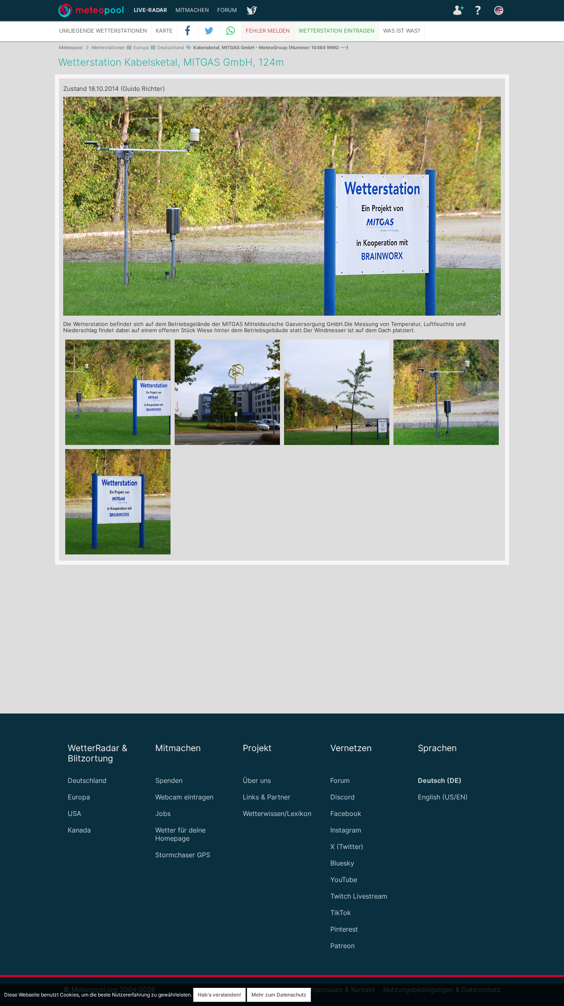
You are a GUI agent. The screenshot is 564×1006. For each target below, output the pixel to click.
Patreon (342, 946)
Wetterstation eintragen (336, 31)
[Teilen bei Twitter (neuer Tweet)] (209, 31)
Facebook (345, 813)
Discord (342, 797)
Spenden (168, 780)
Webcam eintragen (184, 797)
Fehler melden (268, 31)
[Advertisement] (282, 639)
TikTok (340, 912)
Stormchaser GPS (182, 855)
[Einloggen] (457, 10)
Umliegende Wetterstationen (103, 31)
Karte (164, 31)
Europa (79, 797)
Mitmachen (192, 10)
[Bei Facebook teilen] (188, 31)
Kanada (79, 830)
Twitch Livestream (358, 896)
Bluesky (342, 863)
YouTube (343, 879)
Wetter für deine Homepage (180, 834)
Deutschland (87, 780)
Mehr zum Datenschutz (278, 995)
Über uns (257, 780)
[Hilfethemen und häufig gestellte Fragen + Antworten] (478, 10)
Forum (227, 10)
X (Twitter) (346, 846)
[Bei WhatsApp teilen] (231, 31)
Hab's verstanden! (219, 995)
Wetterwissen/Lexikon (277, 813)
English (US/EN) (443, 797)
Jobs (163, 813)
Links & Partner (266, 797)
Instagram (345, 830)
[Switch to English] (498, 10)
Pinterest (344, 929)
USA (74, 813)
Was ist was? (401, 31)
